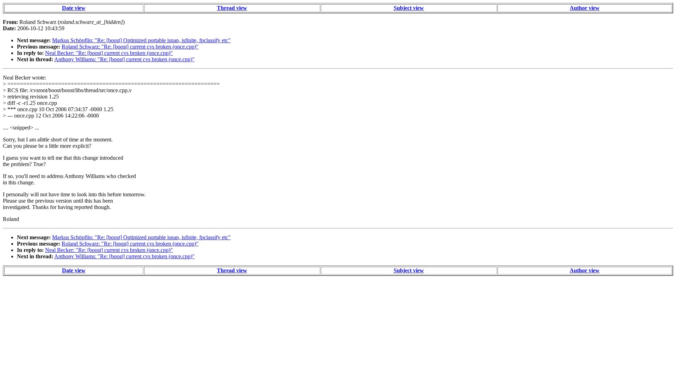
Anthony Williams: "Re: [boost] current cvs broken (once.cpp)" (124, 59)
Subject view (409, 8)
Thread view (232, 8)
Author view (585, 8)
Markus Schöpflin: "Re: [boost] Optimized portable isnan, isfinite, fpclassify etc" (141, 40)
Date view (74, 8)
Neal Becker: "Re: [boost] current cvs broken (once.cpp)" (109, 53)
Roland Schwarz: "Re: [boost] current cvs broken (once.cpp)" (130, 47)
